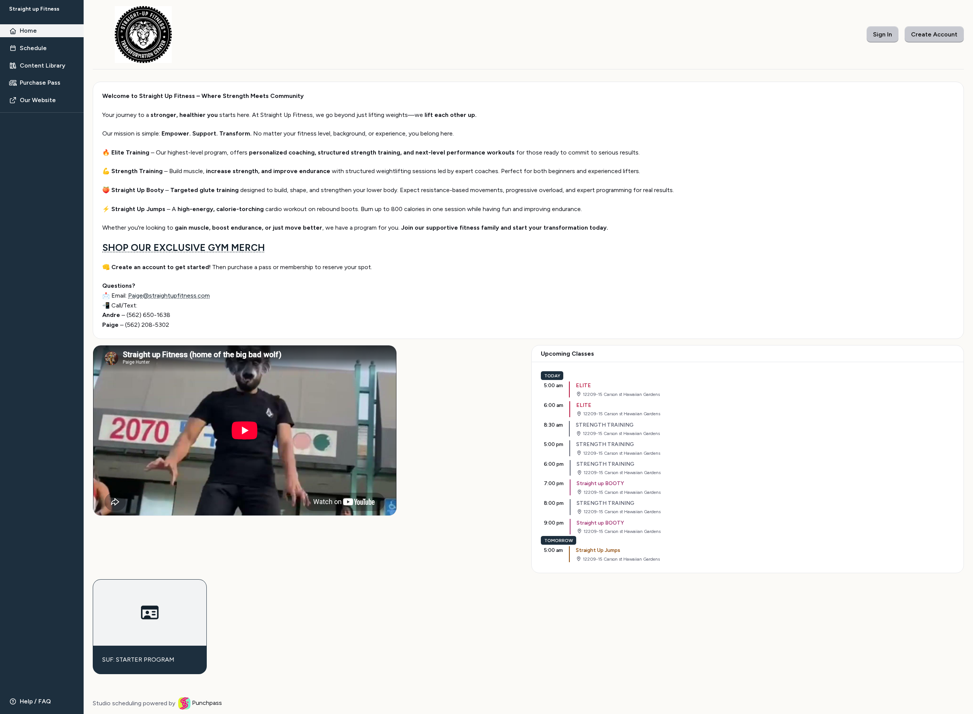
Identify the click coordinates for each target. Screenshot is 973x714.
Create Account (934, 34)
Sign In (882, 34)
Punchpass (207, 702)
